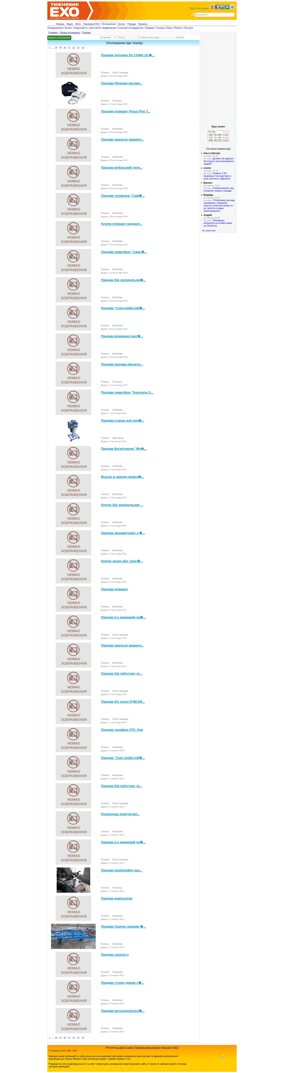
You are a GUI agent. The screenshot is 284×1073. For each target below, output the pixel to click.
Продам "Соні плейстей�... (123, 758)
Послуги (188, 28)
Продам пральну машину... (122, 139)
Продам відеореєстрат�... (122, 336)
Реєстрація (202, 8)
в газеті (129, 1047)
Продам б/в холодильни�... (123, 280)
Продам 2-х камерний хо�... (123, 617)
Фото (78, 24)
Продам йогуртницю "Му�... (124, 448)
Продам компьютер (116, 898)
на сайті (120, 1047)
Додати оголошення (59, 37)
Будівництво (109, 28)
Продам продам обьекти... (122, 364)
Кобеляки (117, 129)
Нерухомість (81, 28)
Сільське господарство (130, 28)
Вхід (192, 8)
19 (60, 47)
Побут (169, 28)
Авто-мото (95, 28)
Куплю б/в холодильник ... (122, 505)
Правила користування (147, 1047)
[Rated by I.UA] (228, 1058)
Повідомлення (55, 28)
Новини (60, 24)
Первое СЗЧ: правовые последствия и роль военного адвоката (217, 176)
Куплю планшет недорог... (121, 224)
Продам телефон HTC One (122, 730)
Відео (70, 24)
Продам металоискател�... (123, 1011)
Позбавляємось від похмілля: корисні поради (219, 189)
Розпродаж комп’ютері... (120, 814)
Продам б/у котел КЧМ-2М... (123, 701)
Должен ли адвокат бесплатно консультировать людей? (219, 161)
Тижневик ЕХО (91, 24)
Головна (53, 32)
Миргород (117, 438)
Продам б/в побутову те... (121, 673)
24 (83, 47)
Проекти (142, 24)
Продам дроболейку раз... (121, 870)
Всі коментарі (208, 230)
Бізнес (68, 28)
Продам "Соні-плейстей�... (123, 308)
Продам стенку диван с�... (122, 983)
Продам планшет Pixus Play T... (125, 111)
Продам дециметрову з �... (123, 533)
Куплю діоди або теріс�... (122, 561)
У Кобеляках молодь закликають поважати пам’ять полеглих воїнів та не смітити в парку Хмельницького (219, 205)
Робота (178, 28)
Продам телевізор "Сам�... (123, 195)
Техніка (160, 28)
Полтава (117, 100)
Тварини (149, 28)
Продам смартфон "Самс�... (124, 252)
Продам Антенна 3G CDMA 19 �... (128, 55)
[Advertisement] (218, 76)
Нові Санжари (120, 72)
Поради (131, 24)
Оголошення (109, 24)
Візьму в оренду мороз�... (122, 477)
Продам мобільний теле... (122, 167)
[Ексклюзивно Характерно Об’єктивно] (64, 9)
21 (69, 47)
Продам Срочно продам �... (123, 926)
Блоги (121, 24)
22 (73, 47)
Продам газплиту (115, 954)
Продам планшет (114, 589)
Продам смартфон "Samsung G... (127, 392)
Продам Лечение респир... (122, 83)
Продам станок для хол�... (122, 420)
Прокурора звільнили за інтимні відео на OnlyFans (218, 223)
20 (65, 47)
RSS (176, 1047)
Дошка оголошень (70, 32)
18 (56, 47)
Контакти (167, 1047)
